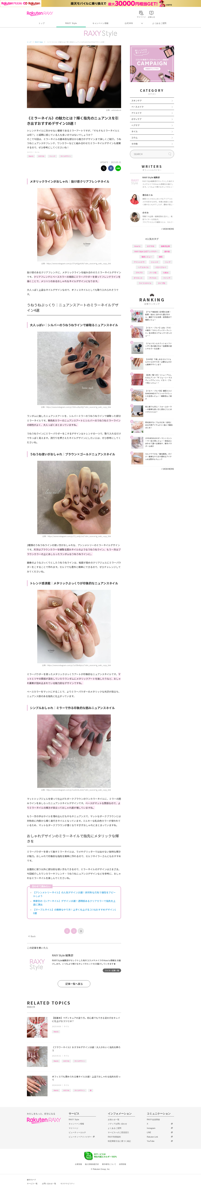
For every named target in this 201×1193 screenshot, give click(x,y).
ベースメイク (137, 106)
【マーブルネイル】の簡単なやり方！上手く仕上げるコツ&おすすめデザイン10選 (74, 911)
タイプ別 (161, 283)
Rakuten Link (152, 1137)
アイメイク (136, 112)
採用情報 (122, 1164)
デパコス (152, 278)
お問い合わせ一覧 (49, 1184)
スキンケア (136, 100)
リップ (167, 262)
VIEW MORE (167, 228)
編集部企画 (165, 246)
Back (32, 936)
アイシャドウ (139, 262)
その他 (134, 143)
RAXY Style (71, 23)
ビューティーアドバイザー (80, 1137)
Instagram (151, 1128)
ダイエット (138, 278)
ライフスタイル (145, 283)
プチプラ (139, 272)
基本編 (167, 251)
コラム (134, 137)
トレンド (52, 156)
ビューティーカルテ (77, 1132)
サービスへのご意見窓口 (118, 1132)
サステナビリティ (67, 1184)
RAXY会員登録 (153, 1119)
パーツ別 (152, 272)
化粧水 (165, 272)
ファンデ (166, 278)
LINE (149, 1132)
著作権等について (109, 1164)
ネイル (37, 152)
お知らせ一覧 (113, 1119)
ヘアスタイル (143, 267)
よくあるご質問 (159, 23)
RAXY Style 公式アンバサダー (146, 251)
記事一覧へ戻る (74, 984)
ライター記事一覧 (112, 970)
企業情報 (78, 1164)
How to (31, 156)
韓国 (160, 256)
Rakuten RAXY (40, 13)
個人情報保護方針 (92, 1164)
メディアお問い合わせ (117, 1124)
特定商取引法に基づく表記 (119, 1141)
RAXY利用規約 (114, 1137)
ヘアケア (135, 125)
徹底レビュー (147, 256)
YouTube (150, 1141)
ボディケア (136, 119)
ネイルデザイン (65, 156)
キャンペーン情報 (100, 23)
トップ (42, 23)
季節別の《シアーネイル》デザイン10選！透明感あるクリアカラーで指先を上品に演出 (74, 902)
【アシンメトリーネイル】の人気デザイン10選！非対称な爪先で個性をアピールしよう (74, 894)
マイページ (73, 1128)
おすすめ (41, 156)
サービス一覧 (32, 1184)
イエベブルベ (160, 267)
